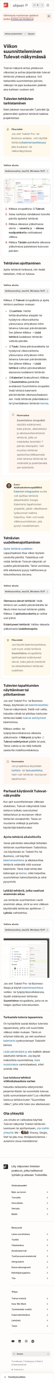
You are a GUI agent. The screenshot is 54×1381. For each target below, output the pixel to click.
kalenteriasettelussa (34, 142)
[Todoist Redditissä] (33, 1341)
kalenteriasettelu (38, 705)
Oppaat (31, 34)
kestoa (44, 403)
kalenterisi (9, 1040)
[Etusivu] (6, 5)
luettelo (16, 770)
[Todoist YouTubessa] (13, 1341)
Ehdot (39, 1361)
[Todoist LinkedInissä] (19, 1341)
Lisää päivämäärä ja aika (17, 1051)
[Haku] (26, 5)
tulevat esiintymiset (34, 718)
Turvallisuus (17, 1361)
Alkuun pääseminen (13, 34)
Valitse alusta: (11, 165)
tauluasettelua (34, 770)
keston (23, 873)
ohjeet (18, 5)
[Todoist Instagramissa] (26, 1341)
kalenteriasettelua (13, 860)
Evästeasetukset (19, 1365)
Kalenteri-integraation (26, 491)
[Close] (49, 16)
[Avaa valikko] (47, 5)
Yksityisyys (29, 1361)
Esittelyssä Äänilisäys (22, 19)
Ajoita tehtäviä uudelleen (18, 548)
